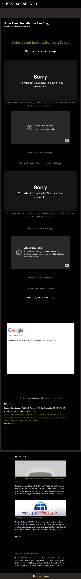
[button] (5, 30)
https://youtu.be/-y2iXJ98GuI (40, 277)
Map (52, 297)
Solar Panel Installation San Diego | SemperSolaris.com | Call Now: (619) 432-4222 (40, 102)
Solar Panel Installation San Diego (41, 42)
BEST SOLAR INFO (21, 4)
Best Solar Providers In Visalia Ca (26, 554)
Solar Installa (31, 414)
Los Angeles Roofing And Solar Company (29, 518)
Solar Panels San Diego (13, 418)
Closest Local (38, 106)
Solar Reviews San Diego (40, 228)
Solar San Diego (31, 421)
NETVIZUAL (40, 216)
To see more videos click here (40, 288)
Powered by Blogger (42, 576)
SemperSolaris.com (53, 398)
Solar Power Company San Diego (41, 163)
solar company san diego (14, 414)
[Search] (40, 3)
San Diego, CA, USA (16, 423)
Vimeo (50, 106)
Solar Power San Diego (58, 418)
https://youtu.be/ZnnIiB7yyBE (40, 152)
